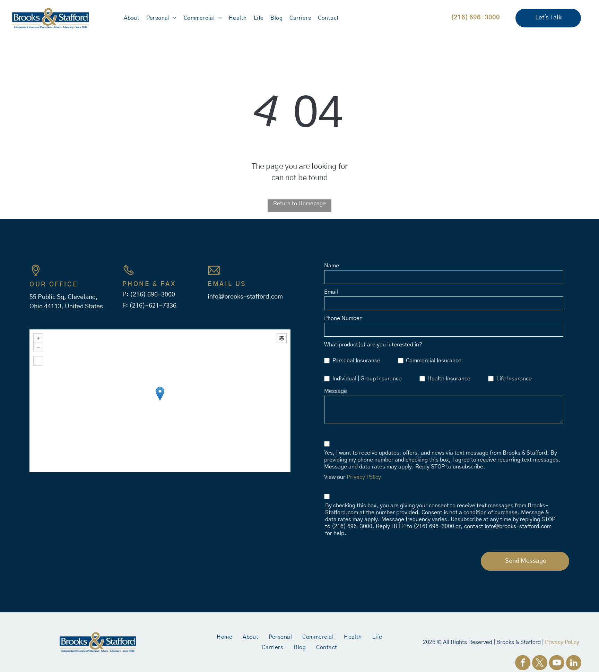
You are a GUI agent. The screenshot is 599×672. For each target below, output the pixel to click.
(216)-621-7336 (152, 306)
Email (331, 292)
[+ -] (159, 400)
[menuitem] (131, 18)
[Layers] (281, 338)
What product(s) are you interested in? (373, 344)
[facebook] (522, 663)
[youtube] (556, 663)
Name (331, 265)
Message (335, 391)
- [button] (38, 347)
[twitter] (539, 663)
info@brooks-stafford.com (245, 297)
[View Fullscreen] (38, 360)
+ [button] (38, 338)
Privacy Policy (364, 477)
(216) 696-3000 (152, 295)
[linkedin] (573, 663)
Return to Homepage (299, 203)
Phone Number (343, 318)
